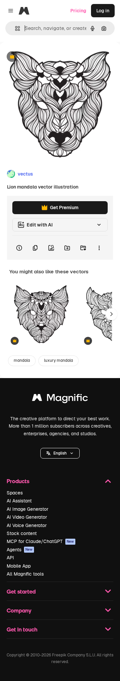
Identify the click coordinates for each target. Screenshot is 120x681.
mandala (22, 360)
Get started (21, 591)
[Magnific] (60, 399)
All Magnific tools (25, 574)
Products (18, 480)
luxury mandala (58, 360)
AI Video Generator (27, 517)
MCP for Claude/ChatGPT (40, 541)
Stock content (22, 533)
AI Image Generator (27, 509)
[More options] (99, 247)
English (60, 453)
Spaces (15, 493)
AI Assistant (19, 501)
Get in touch (22, 629)
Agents (20, 550)
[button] (60, 453)
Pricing (78, 11)
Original (42, 57)
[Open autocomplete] (15, 28)
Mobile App (19, 566)
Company (19, 610)
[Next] (111, 314)
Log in (102, 11)
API (10, 558)
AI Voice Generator (27, 525)
